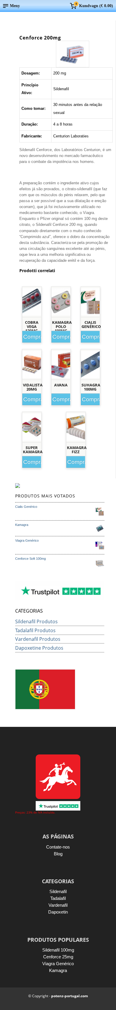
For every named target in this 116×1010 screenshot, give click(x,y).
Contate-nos (58, 846)
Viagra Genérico (58, 963)
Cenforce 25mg (58, 956)
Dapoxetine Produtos (39, 648)
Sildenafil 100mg (58, 949)
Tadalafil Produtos (35, 630)
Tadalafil (58, 898)
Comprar (33, 337)
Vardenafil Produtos (37, 639)
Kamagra (58, 970)
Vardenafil (58, 905)
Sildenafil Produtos (36, 621)
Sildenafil (58, 891)
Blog (58, 853)
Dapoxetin (58, 911)
